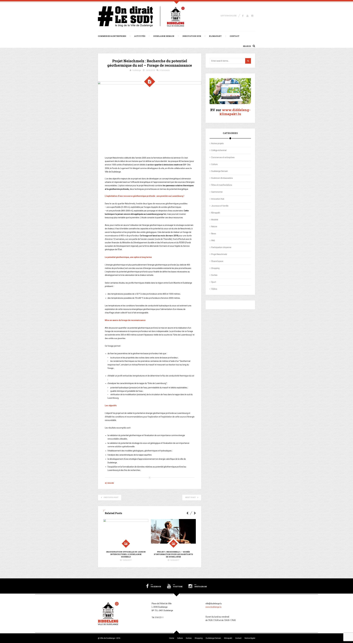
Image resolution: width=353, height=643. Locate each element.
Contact (234, 36)
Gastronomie (217, 192)
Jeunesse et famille (219, 206)
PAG (213, 240)
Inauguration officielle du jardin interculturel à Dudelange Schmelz (126, 554)
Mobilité (214, 220)
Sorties (214, 275)
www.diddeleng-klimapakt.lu (235, 112)
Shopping (215, 268)
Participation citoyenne (221, 247)
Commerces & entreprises (112, 36)
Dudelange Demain (163, 36)
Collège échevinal (218, 150)
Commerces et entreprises (223, 157)
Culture (214, 164)
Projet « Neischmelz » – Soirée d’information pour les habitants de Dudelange (173, 554)
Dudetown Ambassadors (222, 178)
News (213, 233)
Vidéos (214, 289)
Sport (213, 282)
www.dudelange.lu (213, 607)
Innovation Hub (191, 36)
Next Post (190, 497)
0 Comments (165, 70)
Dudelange (136, 70)
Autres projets (217, 143)
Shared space (217, 261)
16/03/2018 (150, 70)
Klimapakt (215, 36)
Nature (214, 226)
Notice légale (250, 638)
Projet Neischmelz (219, 254)
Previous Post (111, 497)
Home (171, 638)
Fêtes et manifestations (221, 185)
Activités (139, 36)
